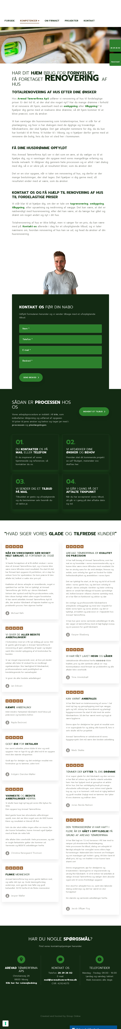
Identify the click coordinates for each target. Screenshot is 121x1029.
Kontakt (89, 20)
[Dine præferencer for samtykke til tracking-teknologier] (6, 1023)
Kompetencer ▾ (29, 20)
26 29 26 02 (65, 973)
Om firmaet (52, 20)
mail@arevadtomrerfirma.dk (60, 980)
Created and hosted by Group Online (60, 1016)
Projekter (71, 20)
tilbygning (91, 106)
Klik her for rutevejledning (21, 983)
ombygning (71, 106)
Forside (10, 20)
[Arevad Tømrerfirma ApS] (60, 8)
